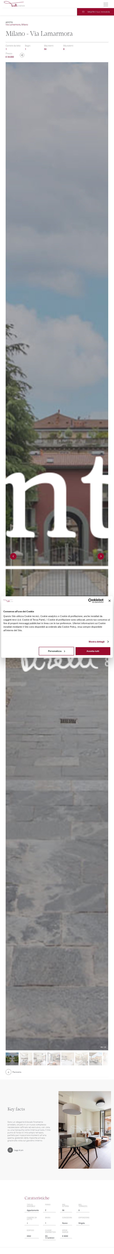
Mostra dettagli (97, 641)
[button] (13, 556)
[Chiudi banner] (110, 601)
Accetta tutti (93, 651)
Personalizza (54, 651)
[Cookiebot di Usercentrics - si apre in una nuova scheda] (90, 601)
